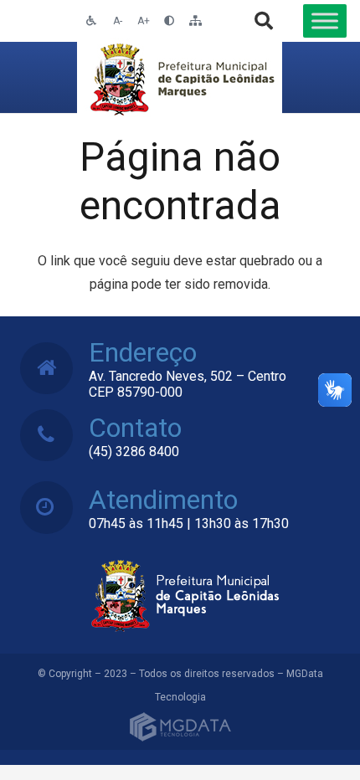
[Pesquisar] (264, 21)
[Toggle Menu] (324, 20)
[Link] (179, 77)
